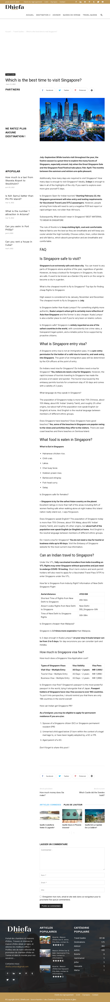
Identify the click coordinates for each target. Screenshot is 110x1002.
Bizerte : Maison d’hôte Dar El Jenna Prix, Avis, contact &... (60, 939)
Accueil (30, 15)
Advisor (57, 15)
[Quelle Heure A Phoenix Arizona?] (72, 816)
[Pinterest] (89, 2)
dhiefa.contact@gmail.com (16, 966)
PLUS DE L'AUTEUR (73, 805)
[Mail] (85, 2)
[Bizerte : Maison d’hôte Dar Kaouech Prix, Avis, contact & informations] (45, 969)
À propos (54, 2)
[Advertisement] (55, 24)
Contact (62, 2)
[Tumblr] (94, 2)
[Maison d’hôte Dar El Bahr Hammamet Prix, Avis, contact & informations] (45, 953)
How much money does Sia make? (52, 794)
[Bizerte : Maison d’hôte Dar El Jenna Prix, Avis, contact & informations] (45, 940)
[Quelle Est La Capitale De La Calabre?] (95, 816)
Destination (42, 15)
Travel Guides (90, 15)
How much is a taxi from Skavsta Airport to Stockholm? (19, 180)
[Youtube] (103, 2)
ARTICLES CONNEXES (50, 805)
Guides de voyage (71, 15)
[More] (92, 90)
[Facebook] (76, 2)
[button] (101, 15)
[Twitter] (98, 2)
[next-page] (74, 833)
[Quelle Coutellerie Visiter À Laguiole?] (49, 816)
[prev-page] (69, 833)
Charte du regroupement (33, 2)
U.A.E (46, 2)
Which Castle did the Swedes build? (92, 794)
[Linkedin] (80, 2)
